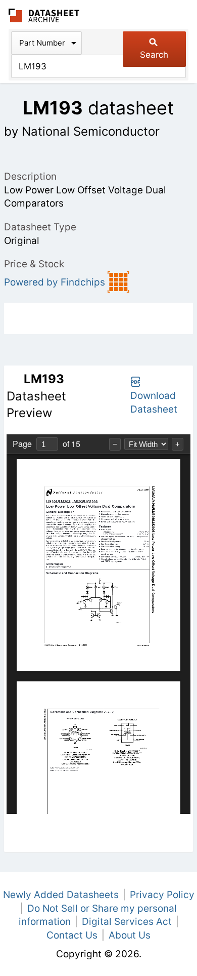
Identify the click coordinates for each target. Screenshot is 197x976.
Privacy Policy (162, 895)
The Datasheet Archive (44, 15)
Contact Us (71, 935)
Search (154, 55)
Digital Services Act (127, 921)
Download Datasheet (153, 402)
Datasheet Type (40, 227)
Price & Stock (34, 264)
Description (30, 176)
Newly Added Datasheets (61, 895)
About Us (130, 935)
